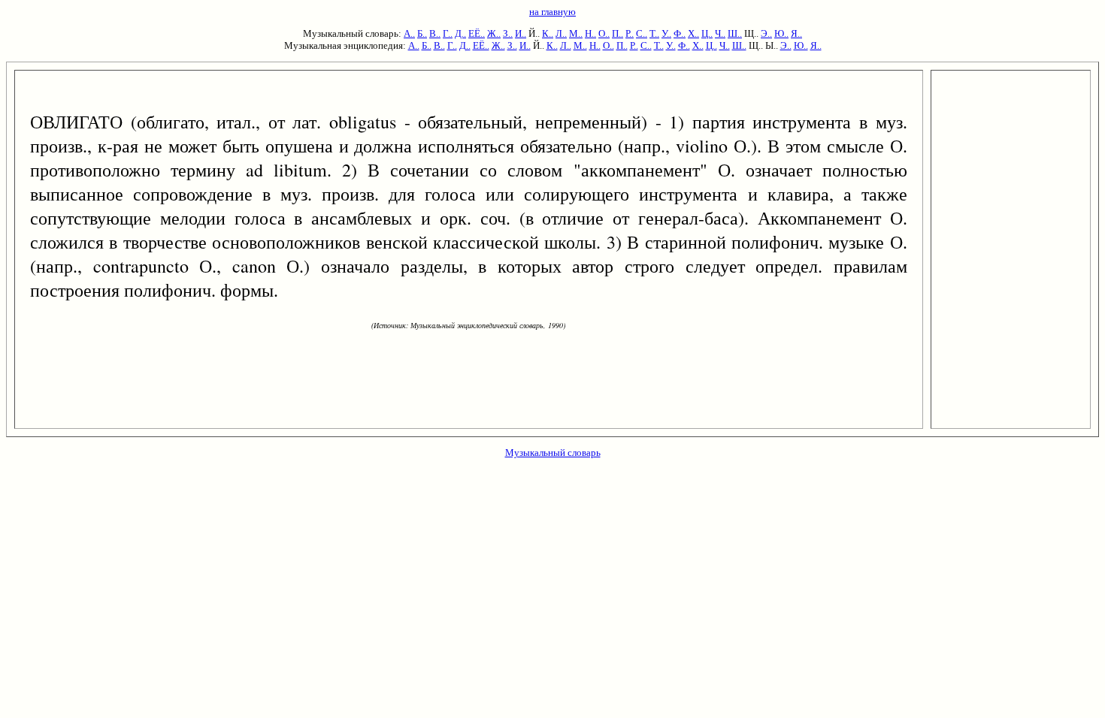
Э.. (766, 33)
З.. (508, 33)
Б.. (422, 33)
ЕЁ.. (476, 33)
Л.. (561, 33)
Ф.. (680, 33)
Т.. (654, 33)
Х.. (693, 33)
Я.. (796, 33)
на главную (552, 11)
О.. (604, 33)
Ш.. (735, 33)
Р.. (629, 33)
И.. (520, 33)
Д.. (460, 33)
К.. (547, 33)
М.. (576, 33)
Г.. (448, 33)
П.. (617, 33)
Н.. (590, 33)
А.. (409, 33)
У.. (666, 33)
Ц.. (707, 33)
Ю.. (781, 33)
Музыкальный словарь (553, 452)
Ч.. (720, 33)
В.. (434, 33)
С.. (641, 33)
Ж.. (494, 33)
